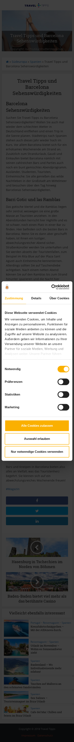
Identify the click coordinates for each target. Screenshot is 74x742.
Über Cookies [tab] (59, 298)
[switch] (63, 381)
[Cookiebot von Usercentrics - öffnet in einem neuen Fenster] (52, 287)
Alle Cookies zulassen (37, 425)
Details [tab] (36, 298)
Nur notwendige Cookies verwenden (37, 451)
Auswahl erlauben (37, 438)
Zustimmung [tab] (14, 298)
